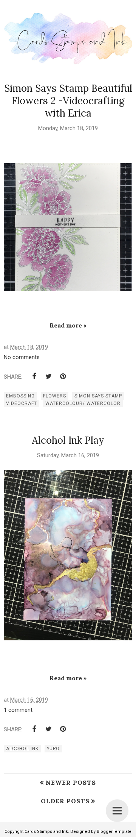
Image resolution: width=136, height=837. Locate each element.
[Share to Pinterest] (63, 376)
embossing (20, 396)
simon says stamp (98, 396)
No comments (22, 357)
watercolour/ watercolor (83, 403)
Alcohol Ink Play (68, 440)
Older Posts (65, 801)
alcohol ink (22, 748)
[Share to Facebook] (34, 376)
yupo (53, 748)
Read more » (68, 325)
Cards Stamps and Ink (46, 831)
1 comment (18, 710)
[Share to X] (48, 376)
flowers (54, 396)
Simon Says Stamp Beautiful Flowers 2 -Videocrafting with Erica (68, 100)
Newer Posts (71, 782)
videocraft (21, 403)
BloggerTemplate (114, 831)
